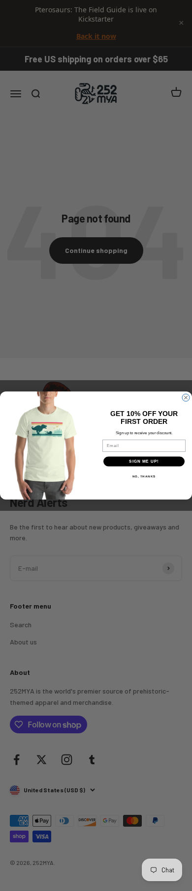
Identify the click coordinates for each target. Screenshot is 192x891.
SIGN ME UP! (144, 461)
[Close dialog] (186, 397)
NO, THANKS (144, 476)
